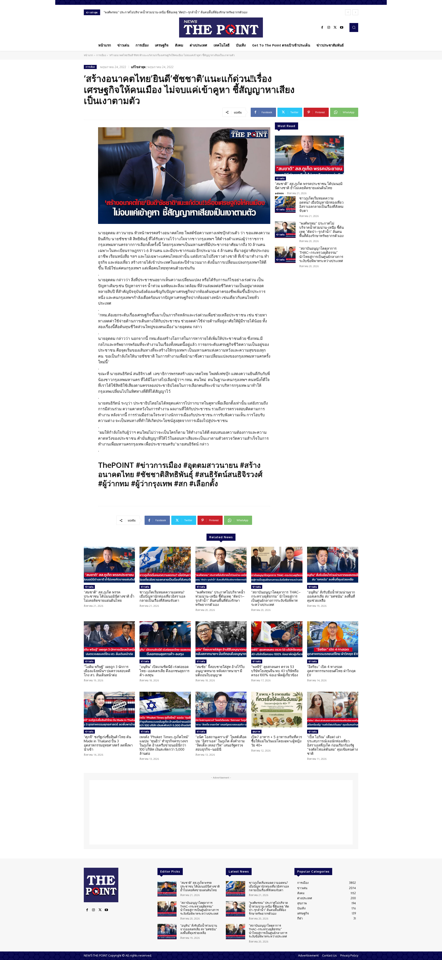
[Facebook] (322, 27)
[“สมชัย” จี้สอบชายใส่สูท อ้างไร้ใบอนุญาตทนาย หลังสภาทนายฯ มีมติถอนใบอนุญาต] (221, 639)
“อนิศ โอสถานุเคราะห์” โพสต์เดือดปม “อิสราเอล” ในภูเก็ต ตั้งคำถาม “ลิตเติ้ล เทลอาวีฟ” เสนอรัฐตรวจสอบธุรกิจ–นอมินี (221, 743)
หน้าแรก (88, 55)
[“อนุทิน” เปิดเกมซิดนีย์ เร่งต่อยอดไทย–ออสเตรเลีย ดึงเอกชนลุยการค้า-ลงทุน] (165, 639)
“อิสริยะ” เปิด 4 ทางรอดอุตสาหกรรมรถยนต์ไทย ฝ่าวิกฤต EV (331, 671)
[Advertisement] (221, 812)
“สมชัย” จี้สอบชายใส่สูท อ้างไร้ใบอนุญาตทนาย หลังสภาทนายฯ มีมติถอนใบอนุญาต (220, 671)
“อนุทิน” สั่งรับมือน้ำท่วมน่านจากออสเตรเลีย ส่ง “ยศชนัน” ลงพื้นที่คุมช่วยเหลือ (331, 596)
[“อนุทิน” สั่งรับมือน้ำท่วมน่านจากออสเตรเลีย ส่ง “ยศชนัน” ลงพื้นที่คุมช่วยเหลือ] (332, 565)
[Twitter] (335, 27)
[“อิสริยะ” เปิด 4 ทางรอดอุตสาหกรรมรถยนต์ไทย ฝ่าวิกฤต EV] (332, 639)
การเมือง (101, 55)
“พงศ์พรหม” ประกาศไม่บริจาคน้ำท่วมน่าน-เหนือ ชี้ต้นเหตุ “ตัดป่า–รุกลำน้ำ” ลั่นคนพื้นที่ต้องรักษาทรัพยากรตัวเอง (321, 229)
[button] (353, 27)
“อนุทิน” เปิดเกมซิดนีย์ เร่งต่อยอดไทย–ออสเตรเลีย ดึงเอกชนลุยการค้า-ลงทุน (164, 671)
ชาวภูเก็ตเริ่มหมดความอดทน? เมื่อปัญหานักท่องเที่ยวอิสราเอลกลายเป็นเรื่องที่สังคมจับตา (321, 204)
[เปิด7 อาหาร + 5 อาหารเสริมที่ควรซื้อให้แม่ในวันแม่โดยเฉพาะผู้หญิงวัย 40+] (276, 710)
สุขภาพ (256, 731)
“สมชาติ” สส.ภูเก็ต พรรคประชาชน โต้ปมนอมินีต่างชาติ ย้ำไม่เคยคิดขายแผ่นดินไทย (309, 186)
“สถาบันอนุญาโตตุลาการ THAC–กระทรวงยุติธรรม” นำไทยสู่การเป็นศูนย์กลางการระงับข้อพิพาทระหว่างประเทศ (175, 12)
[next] (355, 12)
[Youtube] (341, 27)
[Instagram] (329, 27)
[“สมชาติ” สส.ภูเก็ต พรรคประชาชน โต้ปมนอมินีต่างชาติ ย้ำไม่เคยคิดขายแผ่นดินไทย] (309, 155)
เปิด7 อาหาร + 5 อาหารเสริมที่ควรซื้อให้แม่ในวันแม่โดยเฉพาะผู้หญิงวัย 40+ (276, 741)
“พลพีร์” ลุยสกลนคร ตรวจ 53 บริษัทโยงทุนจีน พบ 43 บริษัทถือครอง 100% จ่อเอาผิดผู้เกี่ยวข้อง (275, 671)
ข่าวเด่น (280, 178)
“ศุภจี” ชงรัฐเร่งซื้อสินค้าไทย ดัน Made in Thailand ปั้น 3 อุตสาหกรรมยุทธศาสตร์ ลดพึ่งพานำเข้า (108, 743)
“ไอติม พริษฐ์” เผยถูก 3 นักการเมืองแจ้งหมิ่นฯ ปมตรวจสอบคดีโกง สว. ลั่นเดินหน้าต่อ (107, 671)
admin (279, 193)
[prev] (348, 12)
